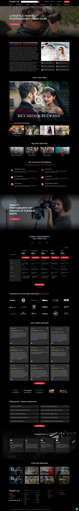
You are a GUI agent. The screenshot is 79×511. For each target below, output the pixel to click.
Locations (37, 499)
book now (15, 219)
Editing (25, 495)
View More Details (39, 284)
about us (47, 1)
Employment (38, 495)
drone (34, 4)
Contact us (38, 494)
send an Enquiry (14, 24)
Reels (51, 4)
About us (37, 492)
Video (25, 492)
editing (27, 4)
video (11, 4)
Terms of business (62, 494)
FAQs (48, 494)
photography (19, 4)
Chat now (49, 492)
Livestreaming (26, 499)
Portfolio (37, 500)
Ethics (37, 497)
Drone (25, 497)
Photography (26, 494)
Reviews (37, 502)
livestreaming (43, 4)
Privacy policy (61, 492)
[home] (15, 2)
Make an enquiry (50, 495)
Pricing (52, 1)
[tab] (32, 243)
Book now (26, 257)
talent (58, 4)
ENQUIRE (67, 1)
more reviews (39, 383)
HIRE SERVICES (66, 4)
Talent (25, 502)
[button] (11, 5)
